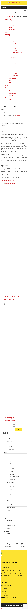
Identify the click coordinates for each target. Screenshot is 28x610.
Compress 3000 (16, 73)
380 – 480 (15, 61)
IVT (9, 35)
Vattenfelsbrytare (12, 93)
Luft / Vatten (11, 25)
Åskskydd (11, 95)
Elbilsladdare (11, 88)
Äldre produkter (12, 29)
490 (13, 37)
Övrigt (6, 87)
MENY (15, 12)
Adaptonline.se (17, 607)
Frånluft (10, 20)
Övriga (14, 63)
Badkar (10, 99)
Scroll (2, 608)
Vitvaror (10, 80)
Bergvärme (11, 27)
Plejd (10, 91)
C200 (14, 69)
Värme (10, 545)
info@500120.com (6, 599)
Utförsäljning (7, 97)
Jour (22, 543)
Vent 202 (15, 46)
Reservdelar (7, 34)
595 (13, 41)
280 (13, 58)
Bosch (10, 72)
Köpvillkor (8, 546)
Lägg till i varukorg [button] (10, 299)
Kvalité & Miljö (18, 545)
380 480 (14, 43)
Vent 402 (15, 50)
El (12, 543)
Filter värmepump (12, 78)
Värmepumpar (8, 19)
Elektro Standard (12, 57)
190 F (14, 67)
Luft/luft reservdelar (17, 52)
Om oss (15, 546)
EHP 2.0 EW (15, 75)
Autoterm (11, 65)
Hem (8, 543)
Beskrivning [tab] (7, 118)
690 (13, 39)
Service (6, 85)
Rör (17, 543)
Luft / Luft (11, 23)
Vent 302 (15, 48)
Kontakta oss (23, 546)
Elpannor (6, 32)
